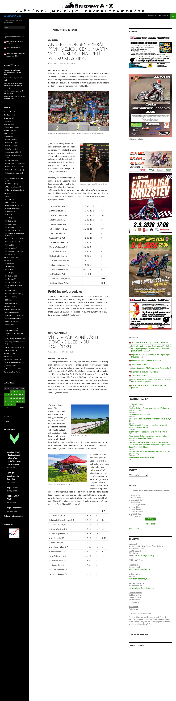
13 (5, 398)
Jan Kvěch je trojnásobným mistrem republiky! (149, 342)
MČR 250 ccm (10, 143)
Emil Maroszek (136, 516)
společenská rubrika (10, 369)
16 (14, 398)
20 (5, 401)
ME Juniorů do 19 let (12, 239)
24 (17, 401)
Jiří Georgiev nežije (136, 404)
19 (23, 398)
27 (5, 404)
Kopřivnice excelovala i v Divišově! (144, 372)
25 (20, 401)
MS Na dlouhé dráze (12, 294)
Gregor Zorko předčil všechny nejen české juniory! (151, 368)
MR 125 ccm (9, 184)
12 (23, 395)
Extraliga (7, 115)
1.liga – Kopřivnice (14, 508)
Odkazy (6, 421)
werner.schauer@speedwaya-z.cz (141, 588)
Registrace (152, 16)
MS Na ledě (9, 297)
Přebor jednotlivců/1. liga (13, 190)
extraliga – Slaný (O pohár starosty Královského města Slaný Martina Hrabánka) (14, 458)
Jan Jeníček (135, 502)
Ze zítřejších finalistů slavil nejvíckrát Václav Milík (148, 432)
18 (20, 398)
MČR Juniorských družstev (14, 155)
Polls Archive (134, 529)
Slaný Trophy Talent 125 (13, 338)
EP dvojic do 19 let (11, 208)
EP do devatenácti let (12, 205)
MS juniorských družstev (13, 285)
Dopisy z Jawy (8, 112)
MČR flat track (10, 149)
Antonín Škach (67, 352)
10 (17, 395)
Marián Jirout (136, 498)
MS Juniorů (9, 290)
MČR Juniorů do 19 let (13, 164)
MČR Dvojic (9, 146)
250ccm (8, 199)
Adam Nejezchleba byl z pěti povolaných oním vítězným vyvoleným (13, 85)
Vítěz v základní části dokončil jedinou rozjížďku (73, 342)
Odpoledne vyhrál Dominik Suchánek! (146, 361)
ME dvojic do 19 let (11, 227)
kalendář (8, 136)
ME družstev (9, 221)
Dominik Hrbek (137, 500)
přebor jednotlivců (11, 187)
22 (11, 401)
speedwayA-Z (8, 366)
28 (8, 404)
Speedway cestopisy (11, 362)
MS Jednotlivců (10, 282)
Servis (6, 356)
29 (11, 404)
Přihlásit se (163, 16)
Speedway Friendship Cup (14, 342)
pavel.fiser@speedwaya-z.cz (139, 579)
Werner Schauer (68, 64)
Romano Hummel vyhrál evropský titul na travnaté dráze (12, 72)
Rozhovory (7, 353)
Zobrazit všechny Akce (13, 516)
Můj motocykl (8, 306)
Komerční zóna (9, 130)
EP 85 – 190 (9, 202)
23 (14, 401)
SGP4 (7, 300)
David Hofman (137, 512)
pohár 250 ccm (10, 321)
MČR (5, 133)
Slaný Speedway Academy (14, 333)
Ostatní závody (9, 312)
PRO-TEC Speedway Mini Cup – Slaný (13, 476)
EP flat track (9, 212)
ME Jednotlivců (10, 230)
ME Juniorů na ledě (11, 242)
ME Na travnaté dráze (57, 333)
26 (23, 401)
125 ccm (8, 263)
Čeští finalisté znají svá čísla (139, 415)
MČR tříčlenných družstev (14, 178)
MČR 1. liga (9, 140)
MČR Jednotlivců (11, 152)
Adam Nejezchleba (138, 505)
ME (5, 193)
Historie (6, 121)
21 (8, 401)
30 (14, 404)
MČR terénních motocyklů (14, 173)
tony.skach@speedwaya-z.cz (140, 570)
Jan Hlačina (135, 495)
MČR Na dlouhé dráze (12, 167)
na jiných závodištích (11, 309)
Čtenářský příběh (11, 127)
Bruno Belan (136, 514)
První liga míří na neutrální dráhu (141, 458)
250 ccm (8, 266)
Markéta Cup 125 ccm (12, 315)
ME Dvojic (8, 224)
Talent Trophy (9, 350)
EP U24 (7, 215)
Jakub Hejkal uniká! (139, 364)
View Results (150, 524)
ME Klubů (8, 245)
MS (5, 260)
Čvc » (22, 407)
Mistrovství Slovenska (12, 318)
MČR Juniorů (9, 160)
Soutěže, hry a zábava (11, 359)
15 (11, 398)
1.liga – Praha (12, 488)
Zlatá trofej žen (10, 303)
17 (17, 398)
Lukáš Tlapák (136, 509)
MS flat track (9, 279)
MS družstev (9, 276)
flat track (8, 270)
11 (20, 395)
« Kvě (6, 407)
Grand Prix (53, 40)
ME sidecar (9, 254)
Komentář (7, 124)
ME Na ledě (9, 248)
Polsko (7, 325)
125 (6, 196)
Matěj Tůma (135, 507)
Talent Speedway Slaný (13, 347)
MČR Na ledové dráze (12, 170)
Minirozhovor (8, 257)
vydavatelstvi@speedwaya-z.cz (146, 556)
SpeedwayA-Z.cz (12, 16)
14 (8, 398)
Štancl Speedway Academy (13, 372)
